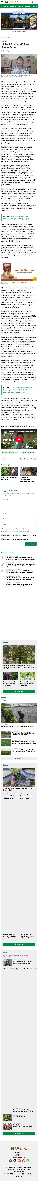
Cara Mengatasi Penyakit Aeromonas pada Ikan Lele (27, 936)
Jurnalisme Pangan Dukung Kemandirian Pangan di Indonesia (22, 962)
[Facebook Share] (20, 458)
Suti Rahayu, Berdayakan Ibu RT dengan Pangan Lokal (27, 479)
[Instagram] (19, 1161)
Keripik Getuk (13, 452)
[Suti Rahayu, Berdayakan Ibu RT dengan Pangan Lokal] (28, 471)
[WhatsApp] (27, 1161)
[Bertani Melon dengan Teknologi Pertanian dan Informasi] (27, 676)
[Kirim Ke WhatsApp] (35, 458)
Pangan (23, 452)
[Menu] (2, 2)
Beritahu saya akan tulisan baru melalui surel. (16, 539)
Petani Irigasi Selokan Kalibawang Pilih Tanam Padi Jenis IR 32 (23, 734)
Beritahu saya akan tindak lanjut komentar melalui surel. (19, 535)
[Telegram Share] (31, 458)
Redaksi (7, 50)
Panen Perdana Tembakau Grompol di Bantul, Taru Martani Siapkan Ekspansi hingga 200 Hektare (21, 558)
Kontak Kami (28, 1167)
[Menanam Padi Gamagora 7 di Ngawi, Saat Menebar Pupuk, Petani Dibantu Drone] (6, 751)
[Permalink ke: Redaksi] (2, 51)
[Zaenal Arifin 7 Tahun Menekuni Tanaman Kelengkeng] (10, 676)
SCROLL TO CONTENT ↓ (19, 31)
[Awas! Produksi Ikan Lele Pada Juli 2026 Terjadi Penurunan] (10, 863)
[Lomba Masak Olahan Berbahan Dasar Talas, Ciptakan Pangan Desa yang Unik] (7, 1126)
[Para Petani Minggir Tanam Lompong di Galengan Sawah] (19, 713)
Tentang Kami (10, 1167)
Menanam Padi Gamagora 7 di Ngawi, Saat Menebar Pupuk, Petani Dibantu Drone (24, 751)
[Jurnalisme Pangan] (7, 1117)
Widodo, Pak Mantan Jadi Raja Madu (9, 478)
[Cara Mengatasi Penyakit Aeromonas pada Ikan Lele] (27, 863)
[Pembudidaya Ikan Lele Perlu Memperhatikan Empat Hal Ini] (19, 777)
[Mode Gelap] (32, 2)
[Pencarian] (35, 2)
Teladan (3, 41)
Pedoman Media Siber (23, 1169)
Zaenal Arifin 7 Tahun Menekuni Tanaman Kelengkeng (10, 683)
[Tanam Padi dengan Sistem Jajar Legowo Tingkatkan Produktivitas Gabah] (6, 742)
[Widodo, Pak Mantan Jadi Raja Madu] (9, 471)
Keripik (4, 452)
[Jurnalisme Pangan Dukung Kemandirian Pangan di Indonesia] (7, 962)
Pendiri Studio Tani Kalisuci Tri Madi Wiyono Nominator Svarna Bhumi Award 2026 (20, 578)
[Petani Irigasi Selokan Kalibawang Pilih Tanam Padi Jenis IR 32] (6, 734)
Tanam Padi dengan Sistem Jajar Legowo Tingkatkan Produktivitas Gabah (23, 742)
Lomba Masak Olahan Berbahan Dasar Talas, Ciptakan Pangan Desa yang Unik (23, 1126)
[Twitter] (14, 1161)
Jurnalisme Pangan (19, 1116)
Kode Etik (11, 1169)
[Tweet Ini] (24, 458)
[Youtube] (23, 1161)
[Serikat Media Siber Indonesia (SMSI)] (19, 1155)
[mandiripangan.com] (11, 2)
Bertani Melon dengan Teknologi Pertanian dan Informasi (27, 683)
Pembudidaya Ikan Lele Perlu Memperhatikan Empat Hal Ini (18, 789)
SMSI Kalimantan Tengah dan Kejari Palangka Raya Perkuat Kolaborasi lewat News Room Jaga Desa (20, 565)
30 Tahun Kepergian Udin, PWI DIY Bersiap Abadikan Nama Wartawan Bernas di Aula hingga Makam (19, 572)
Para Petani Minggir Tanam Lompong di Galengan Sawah (17, 727)
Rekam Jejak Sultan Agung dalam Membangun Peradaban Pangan (23, 1110)
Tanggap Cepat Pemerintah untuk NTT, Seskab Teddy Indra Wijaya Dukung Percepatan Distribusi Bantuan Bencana (19, 585)
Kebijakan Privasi (19, 1171)
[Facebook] (10, 1161)
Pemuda (31, 452)
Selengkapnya (18, 691)
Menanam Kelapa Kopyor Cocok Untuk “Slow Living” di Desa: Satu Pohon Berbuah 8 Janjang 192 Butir (18, 667)
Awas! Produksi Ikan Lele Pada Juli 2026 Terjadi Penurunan (9, 936)
